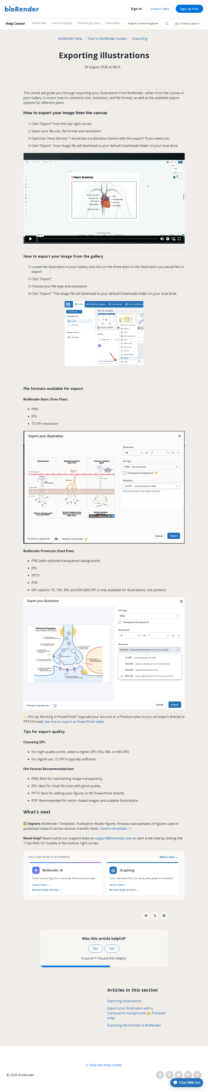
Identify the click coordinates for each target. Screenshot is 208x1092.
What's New (39, 23)
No (95, 948)
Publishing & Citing (88, 23)
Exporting (139, 38)
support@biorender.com (113, 838)
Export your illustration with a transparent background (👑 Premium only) (136, 1013)
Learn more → (41, 885)
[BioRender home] (22, 9)
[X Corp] (155, 916)
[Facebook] (146, 916)
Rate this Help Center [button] (106, 1065)
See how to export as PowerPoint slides (74, 721)
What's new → (169, 857)
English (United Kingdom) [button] (143, 23)
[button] (166, 23)
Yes (112, 948)
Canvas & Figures (62, 23)
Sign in (136, 8)
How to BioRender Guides (107, 38)
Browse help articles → (47, 890)
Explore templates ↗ (115, 828)
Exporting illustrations (124, 1001)
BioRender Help (70, 38)
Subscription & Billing (117, 23)
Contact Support (189, 23)
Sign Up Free (189, 9)
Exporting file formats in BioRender (134, 1025)
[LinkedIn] (164, 916)
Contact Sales (160, 9)
